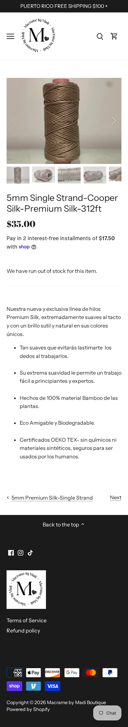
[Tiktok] (30, 552)
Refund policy (23, 630)
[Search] (100, 36)
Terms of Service (27, 620)
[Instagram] (20, 552)
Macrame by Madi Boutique (76, 702)
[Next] (113, 121)
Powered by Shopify (28, 709)
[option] (64, 121)
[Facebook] (11, 552)
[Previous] (15, 121)
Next (115, 497)
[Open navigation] (10, 36)
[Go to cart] (114, 36)
